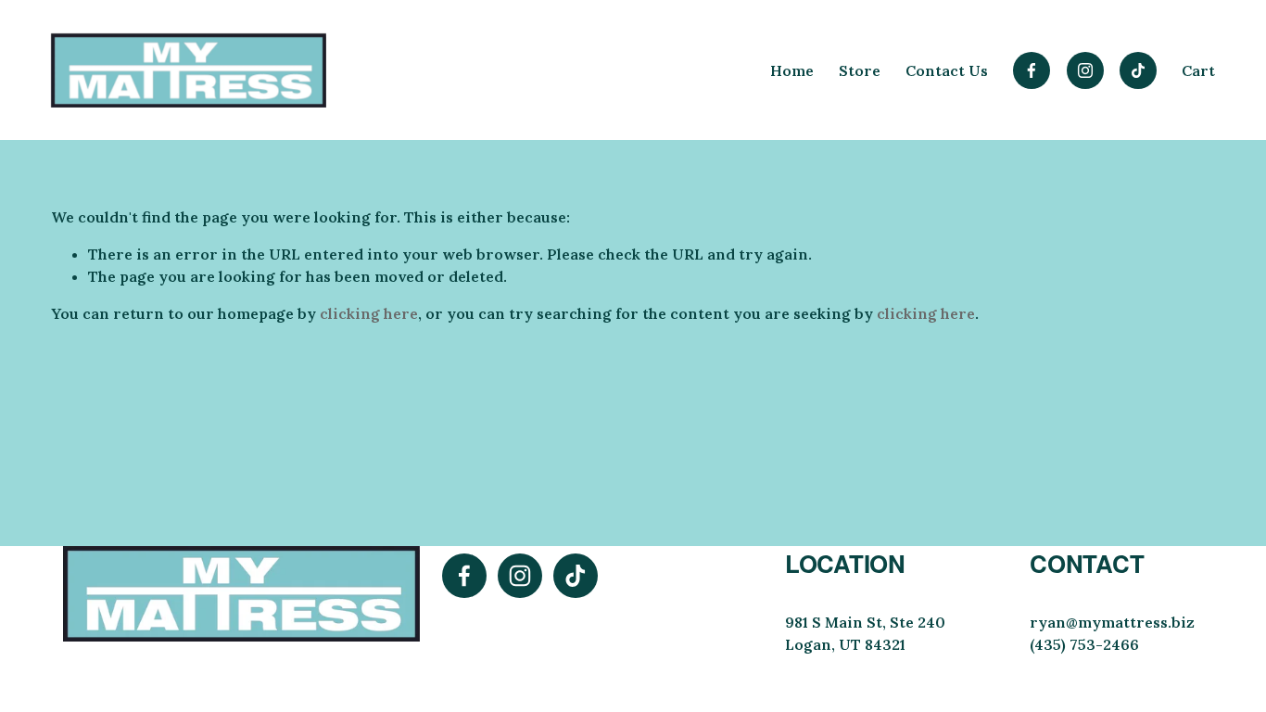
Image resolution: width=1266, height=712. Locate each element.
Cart (1198, 70)
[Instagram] (1085, 70)
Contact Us (946, 70)
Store (859, 70)
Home (792, 70)
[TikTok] (1138, 70)
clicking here (369, 313)
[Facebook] (1031, 70)
